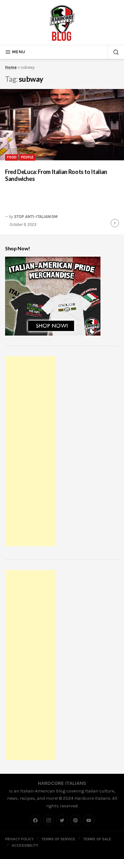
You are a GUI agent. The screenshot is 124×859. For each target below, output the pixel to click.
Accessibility (25, 845)
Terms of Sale (97, 839)
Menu (18, 51)
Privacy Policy (19, 839)
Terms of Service (58, 839)
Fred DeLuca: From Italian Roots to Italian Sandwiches (56, 175)
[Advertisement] (31, 452)
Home (11, 67)
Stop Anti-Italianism (36, 216)
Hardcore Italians (62, 783)
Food (12, 157)
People (27, 157)
